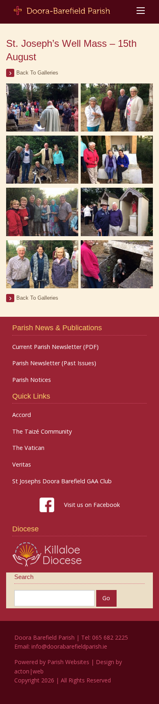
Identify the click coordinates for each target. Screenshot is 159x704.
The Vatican (28, 448)
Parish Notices (31, 380)
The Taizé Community (42, 431)
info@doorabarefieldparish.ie (69, 646)
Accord (21, 415)
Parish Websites (68, 662)
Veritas (21, 464)
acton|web (29, 671)
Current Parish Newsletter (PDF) (55, 347)
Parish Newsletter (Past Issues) (54, 363)
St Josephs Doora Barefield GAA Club (62, 481)
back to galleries (37, 73)
